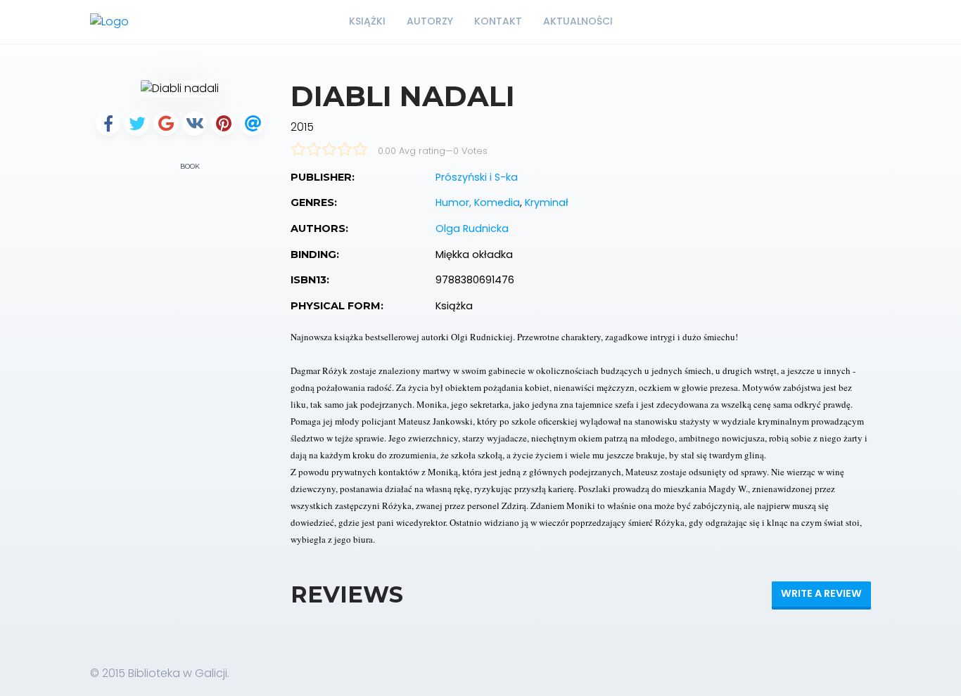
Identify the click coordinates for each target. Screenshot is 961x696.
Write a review (821, 593)
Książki (367, 21)
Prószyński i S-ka (476, 177)
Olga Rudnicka (472, 228)
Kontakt (498, 21)
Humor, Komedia (477, 202)
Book (189, 166)
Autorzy (430, 21)
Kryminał (546, 202)
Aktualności (578, 21)
